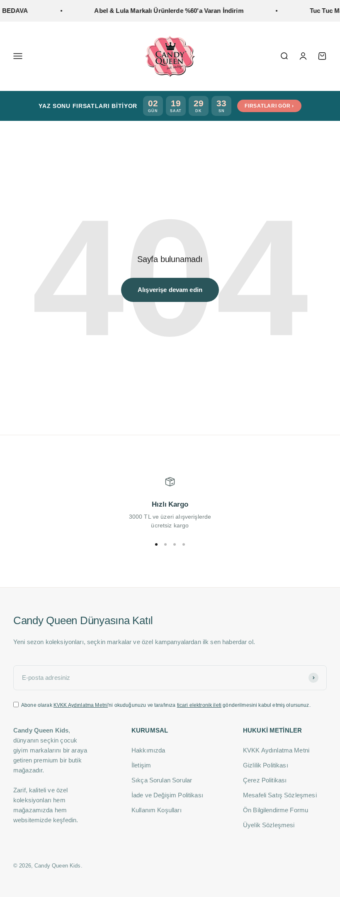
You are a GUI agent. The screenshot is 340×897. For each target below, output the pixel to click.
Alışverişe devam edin (170, 289)
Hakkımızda (148, 750)
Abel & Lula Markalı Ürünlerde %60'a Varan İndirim (162, 10)
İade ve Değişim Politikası (167, 795)
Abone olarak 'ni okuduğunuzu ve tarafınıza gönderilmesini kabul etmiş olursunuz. (166, 705)
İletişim (141, 765)
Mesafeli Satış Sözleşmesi (280, 795)
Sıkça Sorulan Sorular (161, 780)
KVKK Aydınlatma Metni (80, 705)
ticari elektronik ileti (199, 705)
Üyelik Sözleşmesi (269, 824)
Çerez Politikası (265, 780)
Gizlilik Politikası (265, 765)
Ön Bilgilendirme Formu (275, 810)
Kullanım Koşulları (156, 810)
